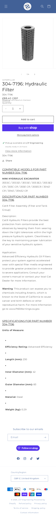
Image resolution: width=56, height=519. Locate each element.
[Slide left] (21, 74)
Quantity (6, 103)
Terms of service (21, 508)
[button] (6, 6)
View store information (18, 151)
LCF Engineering (26, 500)
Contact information (29, 513)
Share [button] (9, 160)
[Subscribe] (45, 437)
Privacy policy (40, 503)
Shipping (6, 100)
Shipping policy (38, 508)
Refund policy (25, 503)
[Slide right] (34, 74)
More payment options (28, 135)
